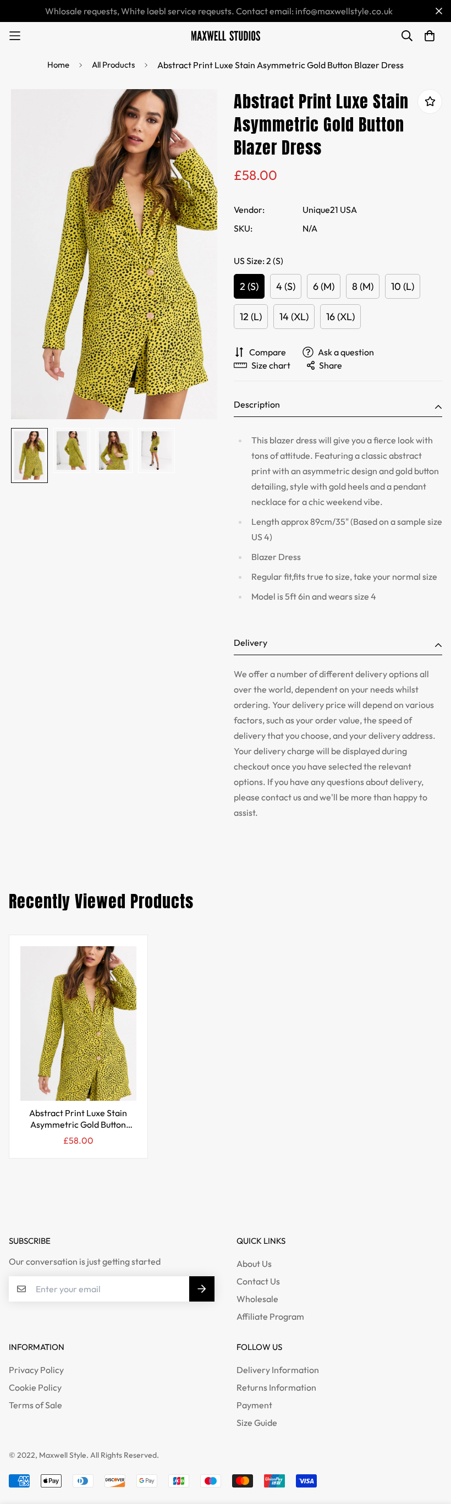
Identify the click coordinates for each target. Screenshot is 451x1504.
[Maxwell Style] (225, 35)
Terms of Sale (35, 1404)
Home (58, 64)
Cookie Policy (35, 1387)
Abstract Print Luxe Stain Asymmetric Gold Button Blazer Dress (78, 1119)
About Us (254, 1263)
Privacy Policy (36, 1369)
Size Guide (257, 1422)
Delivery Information (278, 1369)
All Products (113, 64)
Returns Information (276, 1387)
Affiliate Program (270, 1316)
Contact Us (258, 1281)
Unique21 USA (329, 209)
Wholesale (257, 1298)
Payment (254, 1404)
